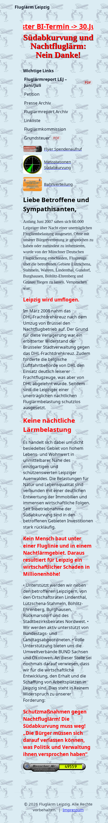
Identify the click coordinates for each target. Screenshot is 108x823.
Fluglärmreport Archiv (46, 111)
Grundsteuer (42, 138)
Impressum (73, 809)
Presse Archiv (37, 103)
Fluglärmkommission (45, 129)
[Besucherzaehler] (58, 767)
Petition (32, 94)
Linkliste (32, 120)
